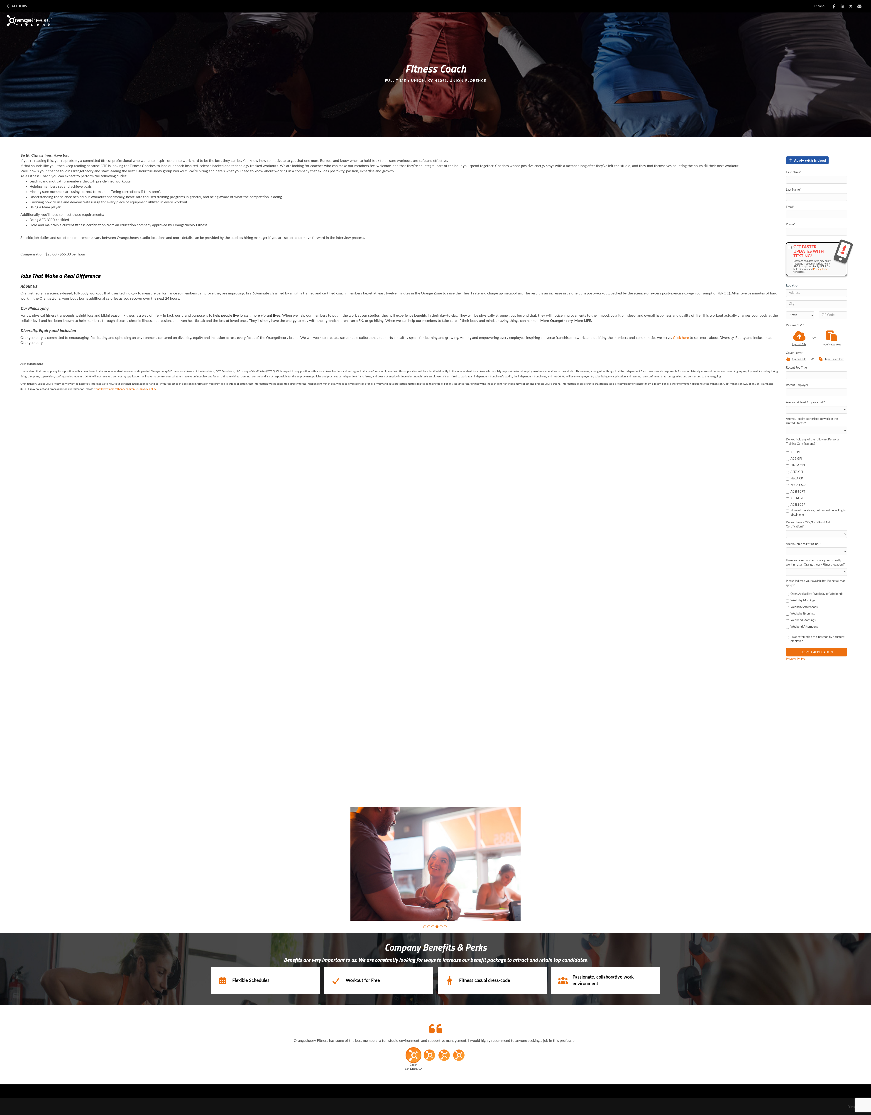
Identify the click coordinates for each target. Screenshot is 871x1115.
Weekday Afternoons (804, 607)
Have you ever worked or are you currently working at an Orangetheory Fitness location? (815, 562)
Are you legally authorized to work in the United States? (812, 421)
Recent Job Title (796, 367)
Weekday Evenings (802, 613)
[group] (435, 864)
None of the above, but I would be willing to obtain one (818, 512)
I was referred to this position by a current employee (817, 639)
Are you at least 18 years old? (805, 402)
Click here (681, 338)
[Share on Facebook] (834, 6)
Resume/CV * (795, 325)
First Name (794, 172)
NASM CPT (797, 465)
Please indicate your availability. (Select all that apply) (815, 583)
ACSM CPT (797, 491)
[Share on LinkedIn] (842, 6)
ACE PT (795, 452)
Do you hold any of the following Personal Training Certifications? (812, 441)
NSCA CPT (797, 478)
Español (819, 6)
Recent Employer (797, 385)
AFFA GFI (796, 472)
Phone (790, 224)
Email (790, 207)
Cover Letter (794, 353)
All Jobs (19, 6)
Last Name (793, 189)
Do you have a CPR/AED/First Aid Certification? (808, 524)
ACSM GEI (797, 498)
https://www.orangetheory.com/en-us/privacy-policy (125, 389)
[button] (424, 926)
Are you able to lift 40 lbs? (803, 544)
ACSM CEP (797, 504)
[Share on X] (851, 6)
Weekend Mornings (803, 620)
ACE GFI (796, 458)
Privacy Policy (821, 269)
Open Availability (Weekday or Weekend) (816, 594)
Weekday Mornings (802, 600)
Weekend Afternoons (804, 626)
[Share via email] (859, 6)
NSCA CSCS (798, 485)
